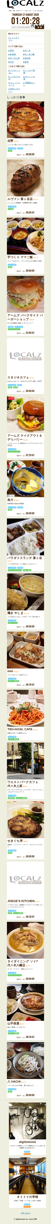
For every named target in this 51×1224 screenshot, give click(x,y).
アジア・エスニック (15, 570)
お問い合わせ (25, 1213)
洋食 (15, 387)
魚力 (10, 499)
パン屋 (11, 209)
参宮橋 (12, 54)
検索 (40, 27)
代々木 (27, 51)
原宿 (11, 51)
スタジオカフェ (18, 377)
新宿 (26, 62)
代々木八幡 (29, 54)
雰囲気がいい (29, 84)
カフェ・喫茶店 (13, 681)
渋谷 (11, 62)
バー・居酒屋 (18, 913)
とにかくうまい (14, 71)
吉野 (10, 140)
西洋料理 (11, 798)
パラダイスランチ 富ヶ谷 (24, 558)
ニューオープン (13, 39)
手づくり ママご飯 (20, 257)
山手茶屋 (13, 1023)
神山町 (27, 58)
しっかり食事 (29, 71)
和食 (10, 151)
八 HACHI (14, 1081)
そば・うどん (13, 623)
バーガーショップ (14, 329)
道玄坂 (27, 1151)
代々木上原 (14, 58)
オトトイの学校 (27, 1196)
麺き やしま (15, 613)
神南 (19, 385)
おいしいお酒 (29, 78)
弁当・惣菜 (27, 570)
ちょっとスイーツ (14, 84)
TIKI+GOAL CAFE (19, 729)
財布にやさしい (14, 90)
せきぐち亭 (15, 840)
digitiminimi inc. (22, 1219)
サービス (27, 1154)
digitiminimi (27, 1142)
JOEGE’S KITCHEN (21, 901)
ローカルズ (25, 5)
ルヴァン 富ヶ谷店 (20, 199)
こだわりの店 (14, 78)
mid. (10, 671)
